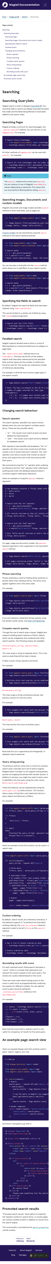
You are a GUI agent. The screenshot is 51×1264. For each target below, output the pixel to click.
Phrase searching (13, 58)
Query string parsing (14, 65)
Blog (13, 1255)
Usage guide (14, 17)
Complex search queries (15, 61)
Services (38, 1250)
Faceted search (10, 47)
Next (31, 1240)
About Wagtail (26, 1250)
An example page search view (14, 75)
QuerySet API (36, 106)
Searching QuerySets (11, 33)
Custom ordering (13, 68)
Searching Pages (11, 37)
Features (12, 1250)
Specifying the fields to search (16, 44)
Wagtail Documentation (24, 4)
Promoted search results (13, 79)
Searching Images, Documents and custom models (23, 40)
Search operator (13, 54)
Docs (4, 17)
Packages (23, 1255)
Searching (5, 30)
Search (25, 17)
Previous (20, 1240)
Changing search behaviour (15, 51)
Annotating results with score (17, 72)
